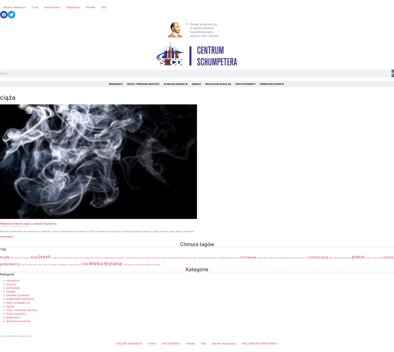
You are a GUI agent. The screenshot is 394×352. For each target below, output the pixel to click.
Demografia (13, 287)
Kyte (298, 258)
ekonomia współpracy (145, 258)
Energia (10, 291)
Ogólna (10, 306)
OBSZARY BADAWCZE (129, 343)
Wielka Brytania (106, 263)
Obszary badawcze (14, 7)
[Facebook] (4, 15)
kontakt (190, 343)
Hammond (201, 258)
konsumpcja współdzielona (279, 258)
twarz (78, 265)
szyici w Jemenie (49, 265)
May (302, 258)
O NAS (152, 343)
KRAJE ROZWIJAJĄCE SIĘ (218, 84)
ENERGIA (196, 84)
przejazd (368, 258)
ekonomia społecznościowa (105, 258)
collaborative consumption (61, 258)
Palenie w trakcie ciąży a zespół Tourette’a (28, 223)
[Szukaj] (393, 73)
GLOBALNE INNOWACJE (176, 84)
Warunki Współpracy (224, 343)
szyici (40, 265)
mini (306, 258)
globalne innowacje (185, 258)
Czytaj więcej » (7, 236)
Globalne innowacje (17, 295)
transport (71, 265)
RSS (103, 7)
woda (137, 265)
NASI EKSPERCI (171, 343)
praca (358, 256)
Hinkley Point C (212, 258)
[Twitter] (11, 15)
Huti (238, 258)
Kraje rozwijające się (18, 302)
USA (84, 264)
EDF (92, 258)
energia (158, 258)
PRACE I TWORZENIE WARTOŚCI (143, 84)
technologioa (62, 265)
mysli (331, 258)
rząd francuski (31, 265)
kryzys (293, 258)
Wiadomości (13, 317)
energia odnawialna (169, 258)
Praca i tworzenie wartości (21, 310)
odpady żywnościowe (342, 258)
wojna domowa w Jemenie (150, 265)
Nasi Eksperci (52, 7)
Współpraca (73, 7)
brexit (44, 256)
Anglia (5, 257)
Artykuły (11, 284)
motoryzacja (318, 257)
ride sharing (377, 258)
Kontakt (90, 7)
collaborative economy (81, 258)
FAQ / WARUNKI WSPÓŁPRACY (260, 343)
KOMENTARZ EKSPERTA (272, 84)
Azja (34, 257)
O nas (35, 7)
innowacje (248, 257)
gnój (195, 258)
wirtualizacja (129, 265)
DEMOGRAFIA (116, 84)
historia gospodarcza (227, 258)
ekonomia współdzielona (126, 258)
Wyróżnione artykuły (18, 321)
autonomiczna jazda (22, 258)
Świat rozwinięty (16, 313)
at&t (12, 258)
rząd (23, 265)
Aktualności (13, 280)
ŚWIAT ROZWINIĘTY (245, 84)
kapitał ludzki (262, 258)
